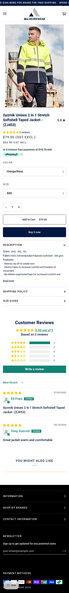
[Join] (61, 551)
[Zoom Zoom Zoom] (34, 65)
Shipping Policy (15, 291)
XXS (9, 193)
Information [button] (13, 496)
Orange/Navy (15, 171)
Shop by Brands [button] (15, 507)
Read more (8, 280)
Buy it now (34, 232)
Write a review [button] (34, 369)
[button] (11, 132)
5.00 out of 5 (44, 330)
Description (12, 244)
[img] (12, 393)
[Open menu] (8, 14)
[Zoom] (12, 100)
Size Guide (10, 300)
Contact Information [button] (20, 519)
